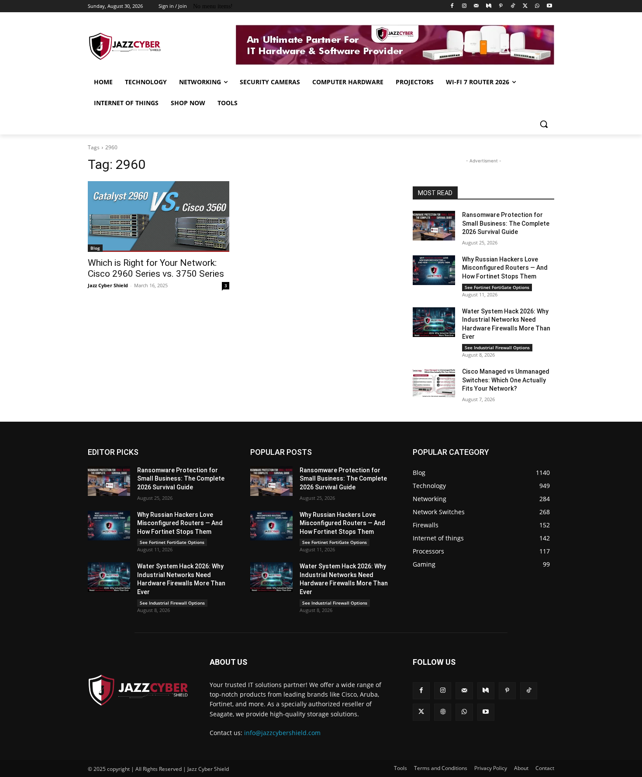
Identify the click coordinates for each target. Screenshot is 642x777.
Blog (95, 248)
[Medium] (488, 6)
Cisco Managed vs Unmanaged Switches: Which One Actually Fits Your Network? (505, 380)
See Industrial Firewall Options (497, 347)
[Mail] (476, 6)
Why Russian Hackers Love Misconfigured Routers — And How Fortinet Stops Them (505, 268)
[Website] (442, 712)
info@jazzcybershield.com (282, 733)
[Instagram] (464, 6)
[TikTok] (513, 6)
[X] (525, 6)
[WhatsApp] (537, 6)
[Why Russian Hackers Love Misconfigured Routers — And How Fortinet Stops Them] (434, 270)
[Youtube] (549, 6)
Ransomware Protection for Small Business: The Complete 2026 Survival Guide (505, 223)
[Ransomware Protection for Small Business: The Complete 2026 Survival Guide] (434, 226)
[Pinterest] (501, 6)
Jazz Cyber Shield (108, 285)
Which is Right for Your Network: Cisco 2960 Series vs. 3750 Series (156, 268)
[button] (543, 123)
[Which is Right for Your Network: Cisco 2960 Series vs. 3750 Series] (158, 216)
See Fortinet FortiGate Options (497, 287)
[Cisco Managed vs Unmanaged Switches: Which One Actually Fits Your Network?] (434, 382)
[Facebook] (452, 6)
